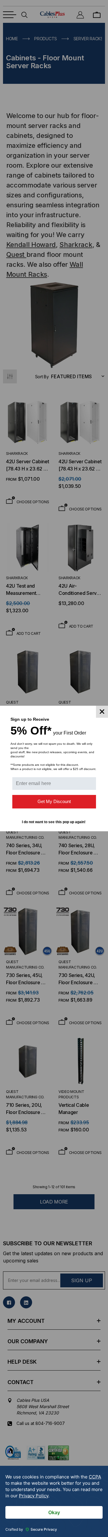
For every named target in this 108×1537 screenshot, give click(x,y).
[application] (54, 1501)
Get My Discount (54, 801)
